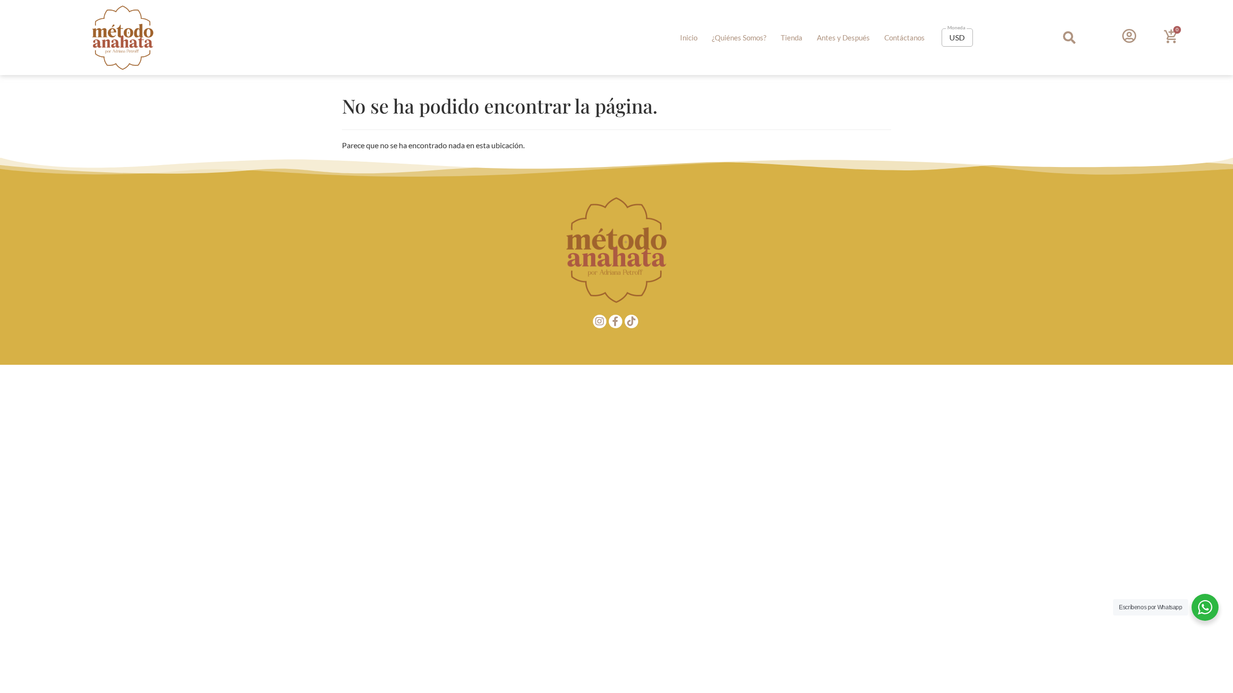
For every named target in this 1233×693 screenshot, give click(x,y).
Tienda (791, 37)
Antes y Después (843, 37)
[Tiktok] (631, 321)
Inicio (688, 37)
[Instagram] (599, 321)
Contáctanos (904, 37)
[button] (1069, 38)
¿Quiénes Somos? (739, 37)
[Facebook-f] (615, 321)
